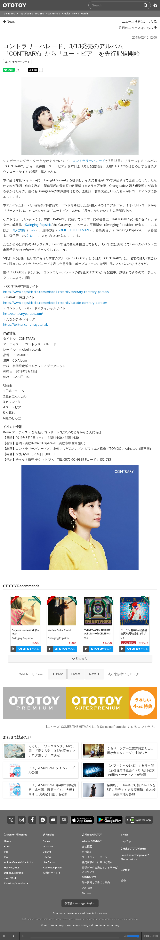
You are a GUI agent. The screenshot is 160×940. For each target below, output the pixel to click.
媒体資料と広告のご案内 (96, 882)
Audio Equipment (52, 867)
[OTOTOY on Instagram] (22, 820)
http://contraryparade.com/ (23, 313)
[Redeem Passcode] (154, 5)
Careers (86, 893)
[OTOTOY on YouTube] (53, 820)
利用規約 (87, 851)
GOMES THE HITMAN (73, 230)
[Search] (147, 5)
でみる (35, 649)
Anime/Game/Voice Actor (18, 862)
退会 (123, 880)
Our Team (87, 887)
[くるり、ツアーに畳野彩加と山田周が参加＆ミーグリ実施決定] (93, 751)
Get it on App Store (82, 820)
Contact (125, 869)
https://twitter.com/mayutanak (25, 324)
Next (92, 674)
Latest (75, 674)
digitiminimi (99, 925)
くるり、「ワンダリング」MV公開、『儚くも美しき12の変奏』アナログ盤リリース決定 (52, 750)
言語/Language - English (81, 903)
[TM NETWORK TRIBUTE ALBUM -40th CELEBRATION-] (98, 611)
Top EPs (39, 13)
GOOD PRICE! (128, 642)
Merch (84, 13)
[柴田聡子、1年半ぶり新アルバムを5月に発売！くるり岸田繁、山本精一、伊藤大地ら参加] (93, 790)
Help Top (126, 841)
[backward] (4, 936)
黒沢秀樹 (19, 230)
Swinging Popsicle (38, 225)
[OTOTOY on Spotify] (43, 820)
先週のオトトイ (52, 872)
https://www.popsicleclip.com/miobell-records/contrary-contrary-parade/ (56, 292)
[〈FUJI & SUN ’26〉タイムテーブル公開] (14, 770)
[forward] (23, 936)
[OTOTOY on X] (11, 820)
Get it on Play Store (110, 820)
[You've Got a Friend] (62, 611)
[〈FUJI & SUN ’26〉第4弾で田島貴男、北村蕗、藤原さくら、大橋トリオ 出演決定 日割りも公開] (14, 790)
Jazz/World (10, 878)
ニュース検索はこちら (138, 21)
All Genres (21, 834)
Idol (6, 857)
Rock (7, 846)
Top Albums (26, 13)
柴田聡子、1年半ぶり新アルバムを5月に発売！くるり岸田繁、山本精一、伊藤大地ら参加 (131, 789)
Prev (59, 674)
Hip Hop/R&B (11, 867)
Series (46, 841)
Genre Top (9, 13)
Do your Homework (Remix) (25, 631)
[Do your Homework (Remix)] (26, 611)
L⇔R (31, 230)
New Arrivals (53, 13)
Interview (48, 846)
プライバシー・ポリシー (96, 857)
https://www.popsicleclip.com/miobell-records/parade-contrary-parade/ (55, 303)
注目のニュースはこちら (136, 28)
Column (47, 851)
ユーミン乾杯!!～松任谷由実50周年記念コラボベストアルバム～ (134, 633)
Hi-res (7, 841)
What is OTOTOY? (92, 841)
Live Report (49, 862)
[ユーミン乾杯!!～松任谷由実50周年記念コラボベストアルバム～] (134, 611)
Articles (66, 13)
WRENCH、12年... (31, 674)
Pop (6, 851)
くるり (30, 235)
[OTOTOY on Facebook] (32, 820)
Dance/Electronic (13, 872)
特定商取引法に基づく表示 (97, 862)
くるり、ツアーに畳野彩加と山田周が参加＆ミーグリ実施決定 (130, 750)
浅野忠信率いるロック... (124, 674)
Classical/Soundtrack (16, 883)
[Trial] (13, 649)
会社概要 (87, 846)
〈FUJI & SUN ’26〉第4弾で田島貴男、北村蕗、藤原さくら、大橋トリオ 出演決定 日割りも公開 (52, 789)
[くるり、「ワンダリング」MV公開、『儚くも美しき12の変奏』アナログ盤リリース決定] (14, 751)
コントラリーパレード (88, 161)
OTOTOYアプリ (90, 877)
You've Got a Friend (59, 630)
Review (47, 857)
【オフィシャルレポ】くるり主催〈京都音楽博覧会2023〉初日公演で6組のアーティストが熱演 (131, 770)
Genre (10, 834)
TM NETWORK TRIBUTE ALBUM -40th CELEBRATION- (98, 633)
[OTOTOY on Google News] (64, 820)
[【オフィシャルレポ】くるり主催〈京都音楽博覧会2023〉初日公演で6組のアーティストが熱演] (93, 770)
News (75, 13)
